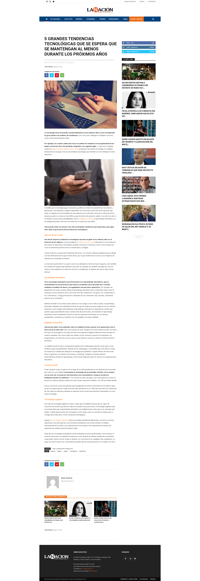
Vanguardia (113, 19)
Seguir (152, 47)
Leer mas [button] (138, 237)
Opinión (79, 19)
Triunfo (102, 19)
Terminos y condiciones (129, 579)
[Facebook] (46, 1)
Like (153, 43)
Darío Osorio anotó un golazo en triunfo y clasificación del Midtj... (138, 142)
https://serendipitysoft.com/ (78, 579)
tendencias (82, 451)
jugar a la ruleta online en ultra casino (65, 149)
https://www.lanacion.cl (67, 481)
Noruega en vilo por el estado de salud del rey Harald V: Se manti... (137, 227)
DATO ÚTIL (69, 19)
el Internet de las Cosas (85, 242)
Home (46, 34)
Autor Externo (49, 66)
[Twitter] (52, 1)
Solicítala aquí (93, 571)
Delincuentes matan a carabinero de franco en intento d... (53, 520)
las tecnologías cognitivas (59, 420)
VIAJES (125, 19)
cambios (52, 451)
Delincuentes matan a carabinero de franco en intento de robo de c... (135, 85)
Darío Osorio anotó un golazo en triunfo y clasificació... (102, 520)
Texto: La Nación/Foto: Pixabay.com (62, 448)
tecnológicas (73, 451)
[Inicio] (46, 19)
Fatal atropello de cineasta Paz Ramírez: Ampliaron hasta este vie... (138, 113)
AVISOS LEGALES (136, 19)
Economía (91, 19)
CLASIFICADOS (152, 1)
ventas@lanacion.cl (87, 569)
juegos (66, 451)
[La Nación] (100, 10)
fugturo (59, 451)
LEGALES (141, 1)
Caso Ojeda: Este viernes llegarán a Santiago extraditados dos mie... (134, 198)
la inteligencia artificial (85, 219)
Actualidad (55, 19)
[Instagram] (49, 1)
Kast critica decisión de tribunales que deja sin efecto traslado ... (137, 170)
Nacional (47, 516)
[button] (153, 19)
